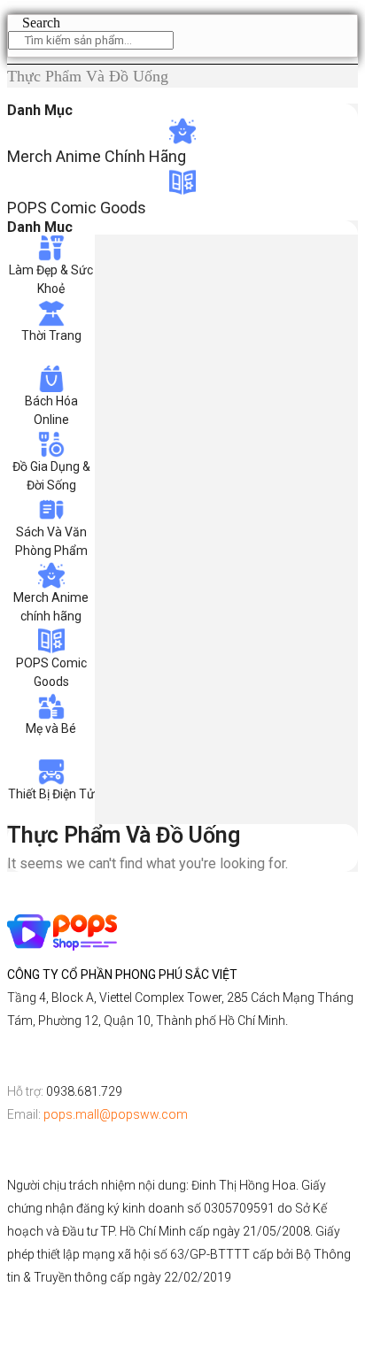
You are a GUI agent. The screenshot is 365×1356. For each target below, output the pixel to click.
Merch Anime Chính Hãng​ (96, 156)
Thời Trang (51, 335)
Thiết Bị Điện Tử (51, 794)
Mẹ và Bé (51, 728)
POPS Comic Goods (76, 207)
